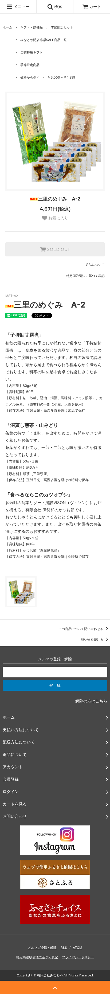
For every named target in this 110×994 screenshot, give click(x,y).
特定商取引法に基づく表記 (85, 276)
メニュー (21, 6)
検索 (57, 6)
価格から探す (30, 77)
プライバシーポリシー (78, 957)
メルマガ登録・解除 (42, 948)
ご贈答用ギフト (31, 52)
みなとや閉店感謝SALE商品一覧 (43, 40)
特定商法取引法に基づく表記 (37, 957)
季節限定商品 (30, 65)
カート (95, 6)
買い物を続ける (92, 639)
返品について (95, 265)
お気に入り (57, 218)
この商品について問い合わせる (81, 629)
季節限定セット (62, 27)
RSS (64, 948)
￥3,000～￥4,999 (61, 77)
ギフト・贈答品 (31, 27)
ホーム (7, 27)
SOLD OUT (58, 249)
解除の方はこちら (91, 700)
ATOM (77, 948)
